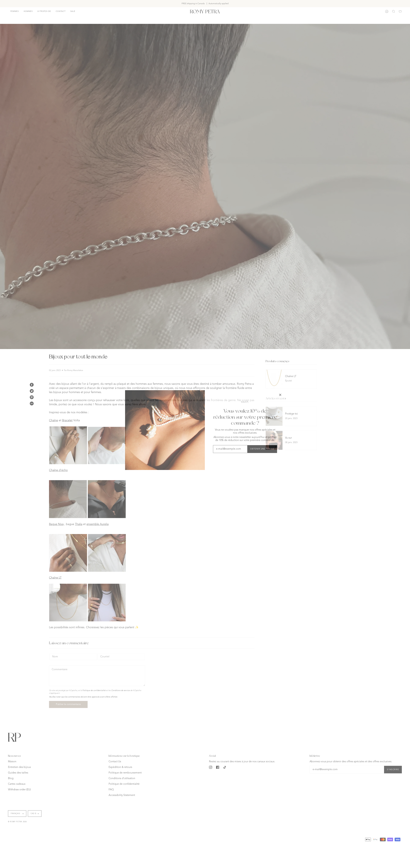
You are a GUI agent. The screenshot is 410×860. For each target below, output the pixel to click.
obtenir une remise (262, 449)
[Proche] (280, 394)
